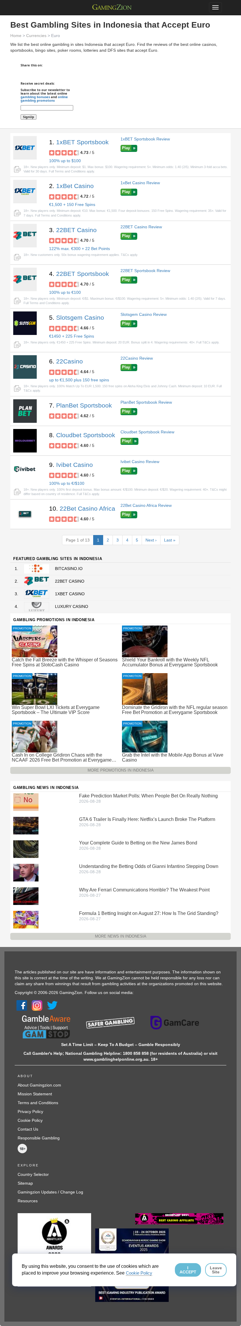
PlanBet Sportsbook (84, 405)
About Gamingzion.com (39, 1085)
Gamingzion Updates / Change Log (50, 1192)
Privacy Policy (30, 1111)
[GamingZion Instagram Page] (37, 1005)
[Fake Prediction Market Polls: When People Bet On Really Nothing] (26, 801)
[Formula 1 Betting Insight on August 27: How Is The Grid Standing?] (26, 919)
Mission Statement (35, 1094)
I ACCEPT (188, 1269)
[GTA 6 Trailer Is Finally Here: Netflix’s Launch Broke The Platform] (26, 825)
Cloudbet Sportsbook (85, 435)
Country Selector (33, 1174)
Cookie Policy (30, 1120)
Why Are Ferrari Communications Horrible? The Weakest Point (144, 889)
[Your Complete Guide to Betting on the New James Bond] (26, 848)
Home (15, 35)
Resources (28, 1200)
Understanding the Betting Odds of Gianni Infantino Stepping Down (148, 866)
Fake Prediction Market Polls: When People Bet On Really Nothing (148, 795)
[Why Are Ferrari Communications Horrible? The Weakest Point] (26, 895)
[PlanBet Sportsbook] (25, 411)
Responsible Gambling (39, 1138)
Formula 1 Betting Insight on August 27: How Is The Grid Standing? (148, 913)
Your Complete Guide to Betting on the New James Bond (138, 842)
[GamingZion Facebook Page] (22, 1005)
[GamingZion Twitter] (52, 1005)
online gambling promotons (44, 99)
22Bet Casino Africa (87, 508)
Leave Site (216, 1269)
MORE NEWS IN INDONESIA (120, 936)
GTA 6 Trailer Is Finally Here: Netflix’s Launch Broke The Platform (147, 819)
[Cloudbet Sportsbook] (25, 440)
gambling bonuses (35, 97)
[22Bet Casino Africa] (25, 514)
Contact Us (28, 1129)
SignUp (28, 117)
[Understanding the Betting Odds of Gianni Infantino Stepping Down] (26, 872)
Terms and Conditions (38, 1102)
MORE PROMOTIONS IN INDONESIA (121, 770)
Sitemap (25, 1183)
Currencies (36, 35)
